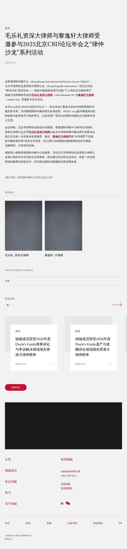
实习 (8, 492)
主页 (8, 459)
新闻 (7, 28)
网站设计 (9, 539)
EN (120, 523)
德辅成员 (11, 470)
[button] (5, 305)
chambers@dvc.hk (70, 471)
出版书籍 (72, 523)
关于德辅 (11, 504)
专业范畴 (11, 481)
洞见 (7, 523)
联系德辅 (67, 459)
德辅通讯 (98, 523)
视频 (49, 523)
